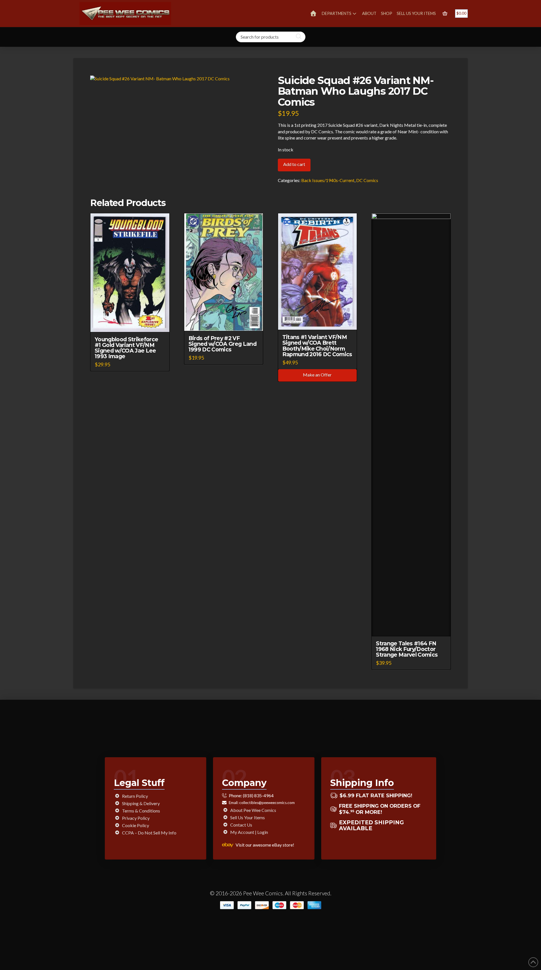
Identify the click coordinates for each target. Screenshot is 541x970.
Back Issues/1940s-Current (327, 180)
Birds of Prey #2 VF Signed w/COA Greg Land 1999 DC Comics (222, 344)
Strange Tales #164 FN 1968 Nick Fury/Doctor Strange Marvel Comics (407, 649)
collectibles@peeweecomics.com (267, 802)
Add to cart (294, 164)
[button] (445, 13)
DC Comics (367, 180)
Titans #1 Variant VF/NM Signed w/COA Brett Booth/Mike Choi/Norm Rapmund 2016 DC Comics (317, 345)
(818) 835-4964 (258, 795)
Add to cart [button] (132, 322)
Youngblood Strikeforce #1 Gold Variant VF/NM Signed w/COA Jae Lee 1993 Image (126, 348)
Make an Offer (317, 374)
